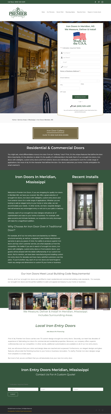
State (82, 84)
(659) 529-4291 (84, 106)
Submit (12, 394)
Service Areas (22, 120)
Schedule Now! (80, 97)
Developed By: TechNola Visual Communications (20, 411)
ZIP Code (63, 92)
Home (14, 120)
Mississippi (31, 120)
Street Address (64, 77)
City (61, 85)
